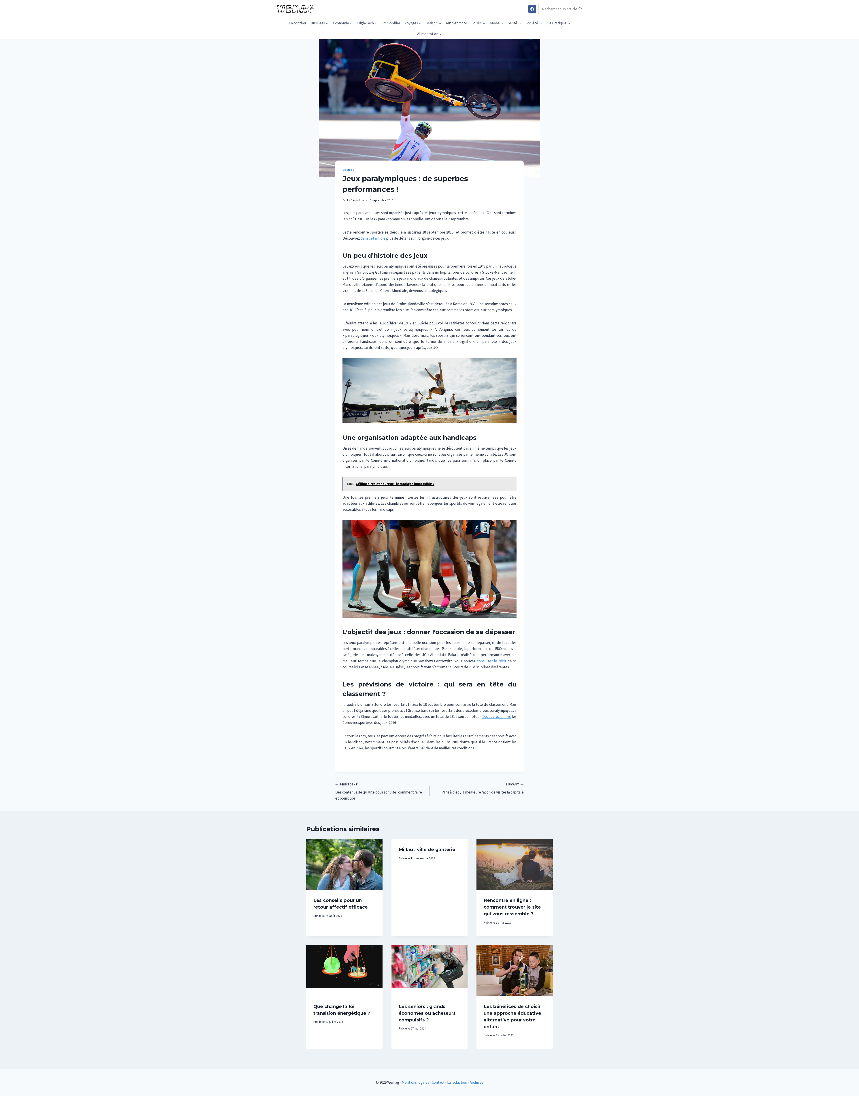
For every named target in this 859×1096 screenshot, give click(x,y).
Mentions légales (415, 1082)
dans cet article (373, 238)
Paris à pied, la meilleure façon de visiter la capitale (483, 789)
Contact (438, 1082)
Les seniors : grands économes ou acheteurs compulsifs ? (427, 1013)
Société (348, 170)
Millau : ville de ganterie (427, 849)
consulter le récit (491, 660)
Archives (476, 1082)
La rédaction (457, 1082)
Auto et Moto (456, 23)
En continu (297, 23)
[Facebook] (532, 9)
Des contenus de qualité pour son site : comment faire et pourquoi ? (378, 792)
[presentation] (344, 864)
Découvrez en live (496, 716)
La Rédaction (355, 200)
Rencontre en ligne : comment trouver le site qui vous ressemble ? (512, 907)
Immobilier (391, 23)
